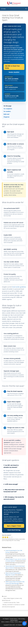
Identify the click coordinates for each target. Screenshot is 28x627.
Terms (16, 621)
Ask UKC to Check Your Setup (12, 67)
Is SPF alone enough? (11, 484)
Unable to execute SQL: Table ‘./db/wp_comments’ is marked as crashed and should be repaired (13, 604)
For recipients (8, 108)
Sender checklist (14, 72)
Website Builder (14, 620)
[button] (24, 623)
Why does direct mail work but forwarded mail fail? (13, 491)
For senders (7, 111)
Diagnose (6, 117)
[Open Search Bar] (26, 9)
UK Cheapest (6, 618)
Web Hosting (21, 618)
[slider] (7, 537)
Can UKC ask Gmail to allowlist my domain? (11, 466)
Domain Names (13, 618)
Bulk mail (6, 114)
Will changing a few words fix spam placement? (13, 498)
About (2, 621)
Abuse (20, 621)
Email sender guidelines (19, 287)
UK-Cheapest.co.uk (20, 625)
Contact (7, 621)
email (5, 596)
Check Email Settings (14, 530)
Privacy (11, 621)
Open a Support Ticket (14, 526)
